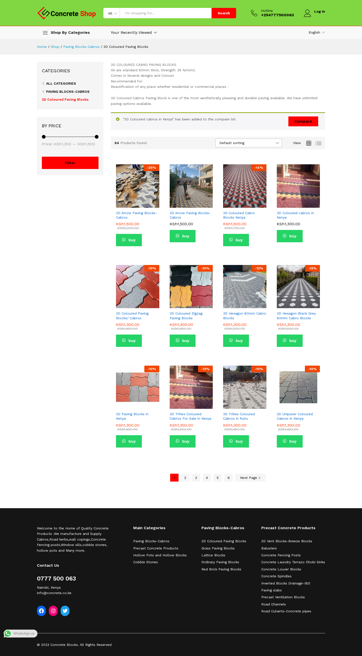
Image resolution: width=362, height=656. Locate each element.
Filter (70, 163)
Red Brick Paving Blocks (221, 569)
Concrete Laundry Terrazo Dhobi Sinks (293, 562)
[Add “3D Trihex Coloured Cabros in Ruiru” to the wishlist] (244, 403)
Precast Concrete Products (155, 548)
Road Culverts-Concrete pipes (286, 611)
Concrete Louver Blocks (281, 569)
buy (131, 240)
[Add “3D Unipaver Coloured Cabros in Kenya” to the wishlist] (298, 403)
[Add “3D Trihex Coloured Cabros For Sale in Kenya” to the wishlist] (190, 403)
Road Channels (273, 604)
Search (224, 13)
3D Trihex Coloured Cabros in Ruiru (239, 416)
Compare (303, 121)
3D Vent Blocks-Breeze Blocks (286, 541)
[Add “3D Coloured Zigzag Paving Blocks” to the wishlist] (190, 303)
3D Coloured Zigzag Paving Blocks (186, 315)
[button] (148, 202)
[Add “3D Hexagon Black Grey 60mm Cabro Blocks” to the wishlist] (298, 303)
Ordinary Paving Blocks (220, 562)
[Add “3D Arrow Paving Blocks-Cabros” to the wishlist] (137, 202)
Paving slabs (271, 590)
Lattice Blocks (213, 555)
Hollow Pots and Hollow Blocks (160, 555)
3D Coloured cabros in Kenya (295, 215)
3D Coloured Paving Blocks (65, 99)
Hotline (267, 11)
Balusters (269, 548)
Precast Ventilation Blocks (283, 597)
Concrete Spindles (276, 576)
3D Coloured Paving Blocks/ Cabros (132, 315)
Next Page (249, 478)
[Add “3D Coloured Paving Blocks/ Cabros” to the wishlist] (137, 303)
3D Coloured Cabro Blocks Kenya (239, 215)
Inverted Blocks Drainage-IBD (285, 583)
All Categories (61, 83)
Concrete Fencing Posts (281, 555)
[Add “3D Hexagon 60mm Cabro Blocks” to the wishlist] (244, 303)
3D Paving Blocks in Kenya (132, 416)
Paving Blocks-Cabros (68, 92)
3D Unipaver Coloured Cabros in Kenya (295, 416)
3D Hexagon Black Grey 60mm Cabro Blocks (296, 315)
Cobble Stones (145, 562)
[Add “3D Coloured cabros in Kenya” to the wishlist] (298, 202)
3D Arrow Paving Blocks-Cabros (136, 215)
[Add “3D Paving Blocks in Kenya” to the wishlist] (137, 403)
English (314, 32)
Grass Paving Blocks (218, 548)
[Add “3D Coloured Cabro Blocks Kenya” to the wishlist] (244, 202)
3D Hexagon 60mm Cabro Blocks (244, 315)
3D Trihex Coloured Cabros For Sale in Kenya (190, 416)
